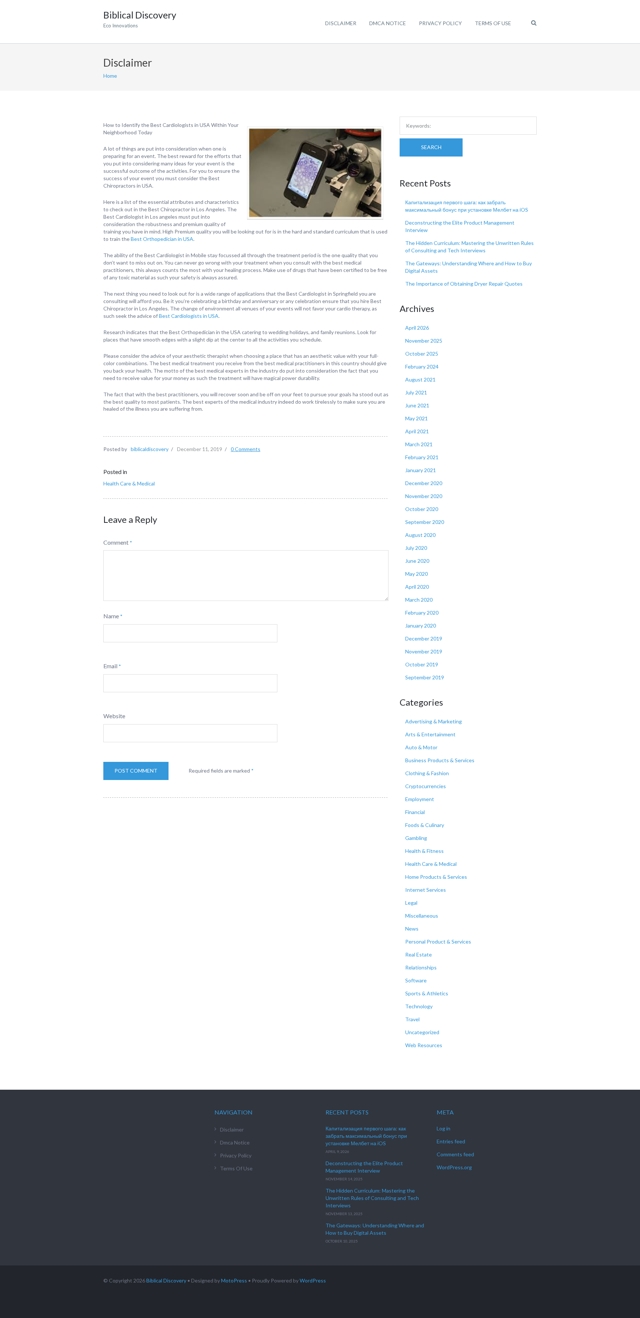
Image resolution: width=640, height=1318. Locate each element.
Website (114, 715)
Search (431, 147)
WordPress (313, 1280)
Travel (412, 1019)
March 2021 (419, 444)
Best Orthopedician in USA (162, 239)
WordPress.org (454, 1167)
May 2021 (416, 418)
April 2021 (417, 431)
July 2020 (416, 548)
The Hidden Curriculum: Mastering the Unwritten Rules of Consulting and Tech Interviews (372, 1197)
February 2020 (422, 612)
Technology (419, 1006)
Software (416, 980)
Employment (419, 799)
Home (110, 76)
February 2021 (422, 457)
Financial (415, 812)
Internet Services (425, 890)
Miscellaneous (421, 915)
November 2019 (423, 651)
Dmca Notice (387, 23)
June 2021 (417, 405)
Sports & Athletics (426, 993)
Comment (116, 542)
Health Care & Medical (129, 483)
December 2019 (423, 638)
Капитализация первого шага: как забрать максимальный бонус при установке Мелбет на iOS (366, 1135)
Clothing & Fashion (427, 773)
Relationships (421, 967)
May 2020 (416, 574)
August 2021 (420, 379)
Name (111, 615)
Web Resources (423, 1045)
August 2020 (420, 535)
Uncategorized (422, 1032)
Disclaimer (340, 23)
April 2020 (417, 587)
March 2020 (419, 599)
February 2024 (422, 366)
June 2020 (417, 561)
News (412, 928)
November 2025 (423, 340)
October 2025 (421, 353)
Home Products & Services (436, 877)
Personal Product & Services (438, 941)
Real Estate (418, 954)
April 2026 (417, 328)
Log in (443, 1128)
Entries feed (451, 1141)
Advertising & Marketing (433, 721)
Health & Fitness (424, 851)
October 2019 (421, 664)
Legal (411, 903)
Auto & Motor (421, 747)
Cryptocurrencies (425, 786)
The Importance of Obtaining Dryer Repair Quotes (464, 283)
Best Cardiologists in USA (189, 316)
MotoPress (234, 1280)
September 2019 (424, 677)
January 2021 (420, 470)
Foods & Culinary (424, 825)
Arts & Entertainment (430, 734)
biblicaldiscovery (150, 449)
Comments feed (455, 1154)
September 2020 (424, 522)
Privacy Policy (440, 23)
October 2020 (421, 509)
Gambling (416, 838)
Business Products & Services (439, 760)
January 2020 (420, 625)
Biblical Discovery (166, 1280)
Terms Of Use (493, 23)
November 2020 (423, 496)
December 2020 (423, 483)
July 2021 (416, 392)
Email (110, 665)
